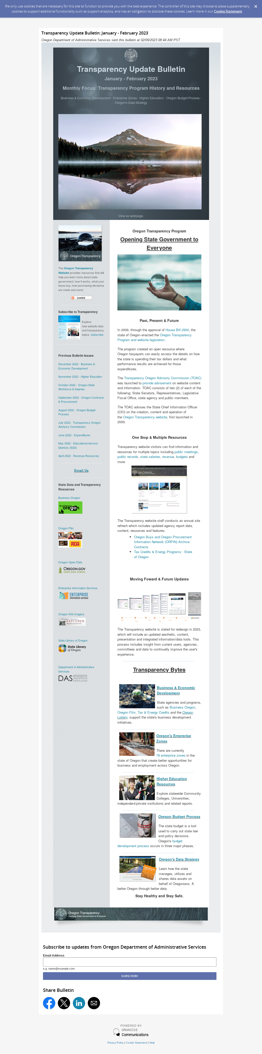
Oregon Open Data (70, 562)
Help (152, 1042)
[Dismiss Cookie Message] (255, 5)
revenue (168, 456)
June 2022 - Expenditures (74, 435)
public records (127, 456)
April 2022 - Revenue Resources (78, 456)
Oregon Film (66, 528)
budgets (182, 456)
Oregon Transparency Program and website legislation (154, 337)
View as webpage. (131, 216)
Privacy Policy (115, 1042)
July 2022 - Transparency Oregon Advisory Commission (79, 424)
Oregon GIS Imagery (71, 614)
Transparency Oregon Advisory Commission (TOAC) (162, 377)
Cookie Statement (228, 11)
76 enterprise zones (170, 755)
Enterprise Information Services (77, 588)
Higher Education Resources (172, 781)
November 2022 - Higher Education (80, 376)
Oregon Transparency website (145, 416)
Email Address (53, 955)
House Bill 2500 (177, 329)
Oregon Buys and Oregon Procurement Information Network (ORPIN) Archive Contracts (163, 541)
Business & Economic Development (176, 690)
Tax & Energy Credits (153, 712)
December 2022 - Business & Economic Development (76, 366)
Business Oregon (69, 498)
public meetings (186, 451)
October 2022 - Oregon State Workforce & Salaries (76, 387)
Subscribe (97, 334)
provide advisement (157, 382)
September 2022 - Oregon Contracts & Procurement (81, 399)
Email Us (81, 470)
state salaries (150, 456)
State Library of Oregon (73, 640)
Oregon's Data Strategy (179, 859)
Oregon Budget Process (179, 816)
